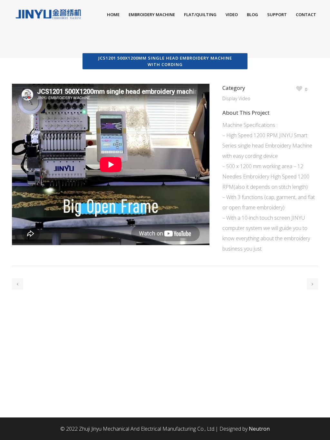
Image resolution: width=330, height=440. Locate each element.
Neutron (259, 428)
